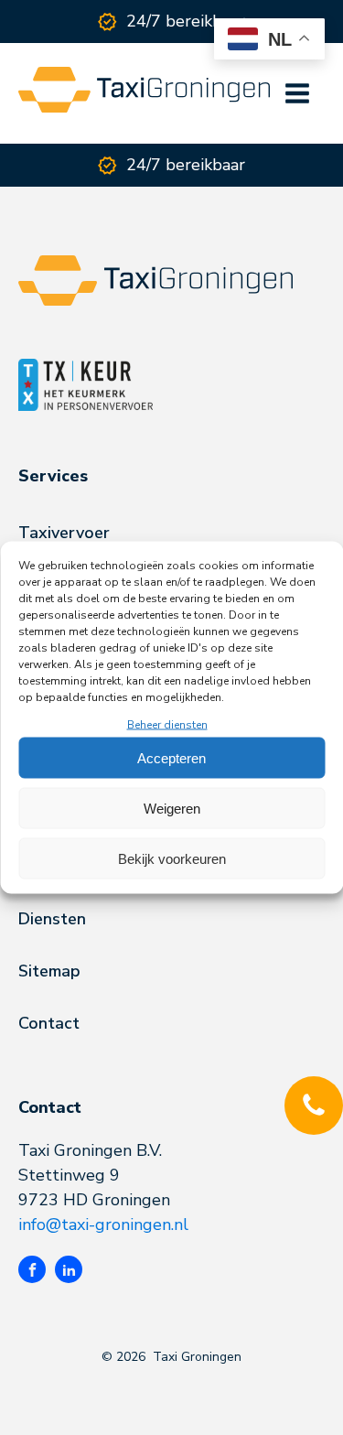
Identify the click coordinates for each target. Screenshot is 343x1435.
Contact (49, 1023)
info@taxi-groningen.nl (103, 1224)
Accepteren (171, 757)
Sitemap (49, 971)
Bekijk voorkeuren (172, 858)
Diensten (52, 919)
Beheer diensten (167, 725)
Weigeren (172, 807)
